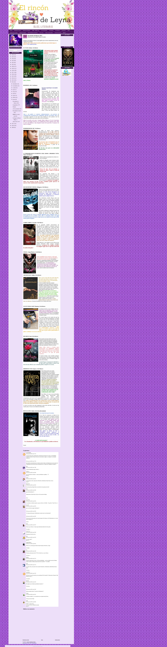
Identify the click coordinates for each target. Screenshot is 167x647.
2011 (13, 123)
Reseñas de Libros (17, 30)
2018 (13, 70)
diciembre (15, 83)
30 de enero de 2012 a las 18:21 (31, 478)
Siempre (14, 106)
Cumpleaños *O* (16, 104)
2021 (13, 64)
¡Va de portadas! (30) (17, 108)
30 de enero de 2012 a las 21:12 (31, 558)
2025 (13, 56)
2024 (13, 58)
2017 (13, 72)
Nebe (27, 563)
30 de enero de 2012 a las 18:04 (31, 472)
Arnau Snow (28, 531)
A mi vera (41, 32)
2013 (13, 80)
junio (14, 89)
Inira (27, 466)
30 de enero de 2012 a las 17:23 (31, 453)
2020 (13, 66)
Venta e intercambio (49, 32)
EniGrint (27, 580)
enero (14, 99)
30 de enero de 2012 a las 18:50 (31, 490)
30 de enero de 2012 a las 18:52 (31, 501)
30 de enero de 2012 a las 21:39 (31, 573)
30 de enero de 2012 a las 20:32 (31, 543)
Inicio (11, 30)
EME (69, 30)
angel (27, 600)
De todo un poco (58, 32)
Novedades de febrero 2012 (35, 35)
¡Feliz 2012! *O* (16, 121)
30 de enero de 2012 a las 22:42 (31, 589)
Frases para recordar (13, 32)
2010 (13, 125)
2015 (13, 76)
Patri (27, 488)
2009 (13, 127)
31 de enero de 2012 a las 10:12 (31, 594)
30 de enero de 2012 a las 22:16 (31, 581)
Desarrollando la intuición (33, 32)
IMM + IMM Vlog (35, 30)
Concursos (64, 30)
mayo (14, 91)
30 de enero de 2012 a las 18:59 (31, 511)
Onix (27, 523)
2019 (13, 68)
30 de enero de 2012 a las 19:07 (31, 516)
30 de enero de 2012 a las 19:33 (31, 537)
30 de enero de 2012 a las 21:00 (31, 551)
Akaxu (27, 477)
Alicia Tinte (28, 499)
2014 (13, 78)
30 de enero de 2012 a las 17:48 (31, 467)
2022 (13, 62)
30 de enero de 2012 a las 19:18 (31, 532)
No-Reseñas (57, 30)
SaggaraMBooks (28, 542)
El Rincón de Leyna (39, 646)
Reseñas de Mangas (26, 30)
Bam (27, 536)
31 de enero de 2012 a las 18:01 (31, 601)
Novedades (51, 30)
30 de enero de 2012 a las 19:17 (31, 524)
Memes (64, 32)
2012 (13, 81)
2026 (13, 54)
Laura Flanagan (28, 452)
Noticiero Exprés (23, 32)
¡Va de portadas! (44, 30)
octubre (14, 87)
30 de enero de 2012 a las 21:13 (31, 564)
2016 (13, 74)
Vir (26, 549)
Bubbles (27, 557)
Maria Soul (28, 483)
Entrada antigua (57, 639)
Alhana (27, 593)
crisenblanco (28, 572)
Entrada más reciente (26, 639)
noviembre (15, 85)
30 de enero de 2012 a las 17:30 (31, 461)
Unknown (27, 471)
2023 (13, 60)
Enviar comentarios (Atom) (31, 641)
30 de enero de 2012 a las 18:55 (31, 506)
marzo (14, 95)
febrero (14, 97)
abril (14, 93)
